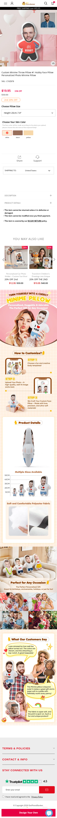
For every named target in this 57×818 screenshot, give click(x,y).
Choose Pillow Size (11, 106)
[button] (3, 265)
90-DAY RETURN (34, 221)
